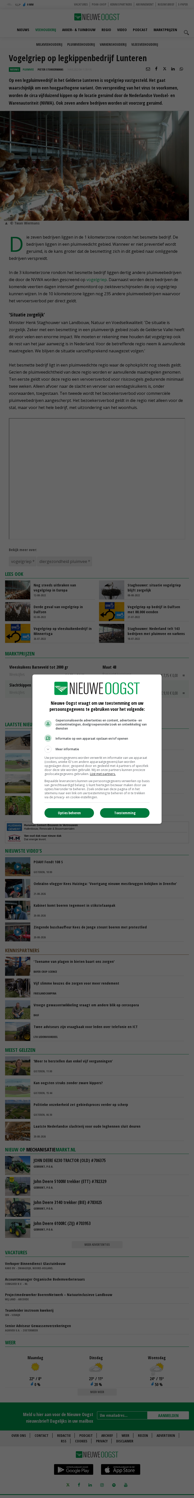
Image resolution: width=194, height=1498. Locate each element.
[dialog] (97, 749)
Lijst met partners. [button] (103, 774)
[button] (97, 749)
